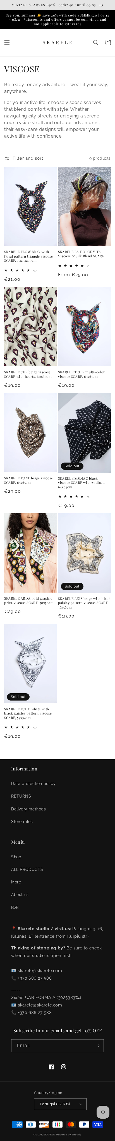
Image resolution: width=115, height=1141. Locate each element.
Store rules (22, 821)
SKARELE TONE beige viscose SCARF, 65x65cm (28, 480)
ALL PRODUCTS (27, 869)
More (16, 882)
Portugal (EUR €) (55, 1104)
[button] (7, 42)
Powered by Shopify (69, 1134)
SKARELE (49, 1134)
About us (20, 894)
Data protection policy (33, 783)
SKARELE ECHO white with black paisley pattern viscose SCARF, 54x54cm (28, 713)
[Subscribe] (97, 1045)
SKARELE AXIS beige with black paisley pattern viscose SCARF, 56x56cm (84, 603)
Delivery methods (28, 809)
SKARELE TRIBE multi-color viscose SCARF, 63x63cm (81, 374)
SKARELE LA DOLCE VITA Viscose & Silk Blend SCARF (81, 254)
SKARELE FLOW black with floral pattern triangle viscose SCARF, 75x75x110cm (28, 256)
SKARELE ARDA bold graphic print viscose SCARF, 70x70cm (29, 600)
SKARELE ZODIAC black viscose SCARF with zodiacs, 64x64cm (81, 482)
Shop (16, 857)
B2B (15, 907)
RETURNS (21, 796)
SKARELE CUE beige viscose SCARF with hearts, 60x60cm (28, 374)
